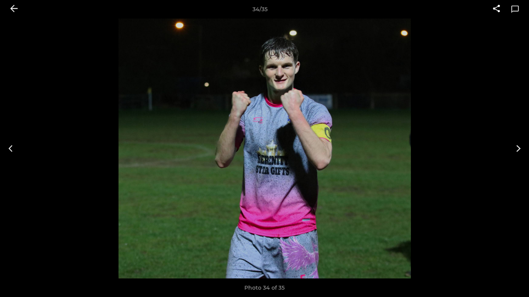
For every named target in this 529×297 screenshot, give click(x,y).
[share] (496, 9)
